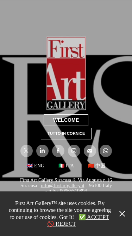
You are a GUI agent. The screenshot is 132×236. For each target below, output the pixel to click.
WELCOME (66, 120)
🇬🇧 (30, 165)
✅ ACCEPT (94, 217)
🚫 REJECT (61, 224)
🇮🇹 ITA (66, 165)
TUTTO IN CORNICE (66, 133)
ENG (38, 165)
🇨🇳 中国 (96, 165)
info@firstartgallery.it (62, 185)
